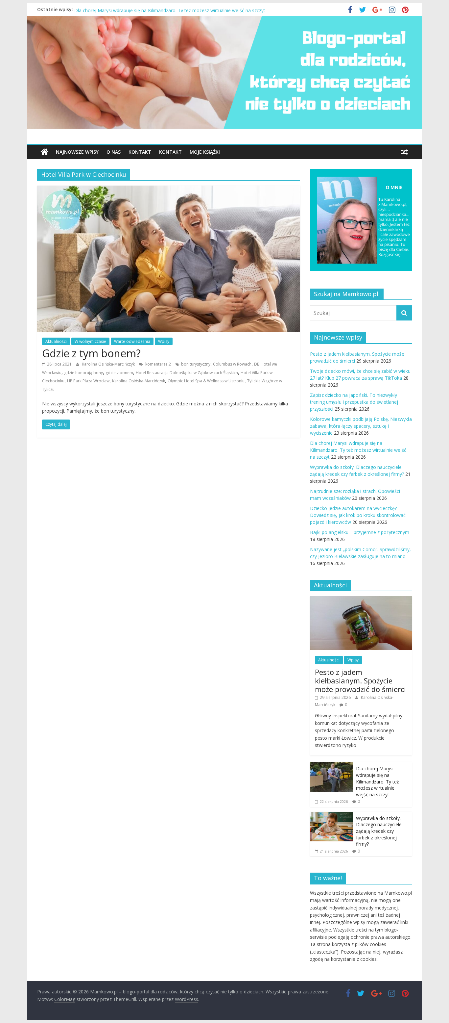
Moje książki (205, 152)
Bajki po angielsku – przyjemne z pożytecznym (359, 532)
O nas (113, 152)
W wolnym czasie (90, 341)
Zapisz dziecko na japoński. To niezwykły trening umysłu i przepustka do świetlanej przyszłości (354, 402)
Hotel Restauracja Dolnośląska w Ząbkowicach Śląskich (187, 372)
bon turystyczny (195, 364)
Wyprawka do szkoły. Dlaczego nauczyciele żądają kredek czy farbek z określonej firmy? (379, 831)
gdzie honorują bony (83, 372)
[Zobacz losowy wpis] (404, 152)
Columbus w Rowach (232, 364)
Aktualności (56, 341)
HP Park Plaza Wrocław (88, 381)
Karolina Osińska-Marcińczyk (109, 364)
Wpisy (163, 341)
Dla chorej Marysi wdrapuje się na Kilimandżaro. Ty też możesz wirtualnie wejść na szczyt (358, 450)
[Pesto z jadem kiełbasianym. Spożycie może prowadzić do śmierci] (361, 600)
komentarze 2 (157, 364)
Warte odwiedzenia (132, 341)
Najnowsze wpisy (77, 152)
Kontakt (140, 152)
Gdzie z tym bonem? (91, 353)
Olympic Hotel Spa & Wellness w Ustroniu (206, 381)
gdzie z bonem (119, 372)
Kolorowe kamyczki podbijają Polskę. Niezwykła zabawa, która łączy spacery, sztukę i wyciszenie (177, 9)
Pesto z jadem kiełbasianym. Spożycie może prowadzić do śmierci (360, 680)
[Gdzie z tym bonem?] (168, 189)
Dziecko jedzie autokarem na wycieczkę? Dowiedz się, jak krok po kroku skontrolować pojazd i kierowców (358, 515)
